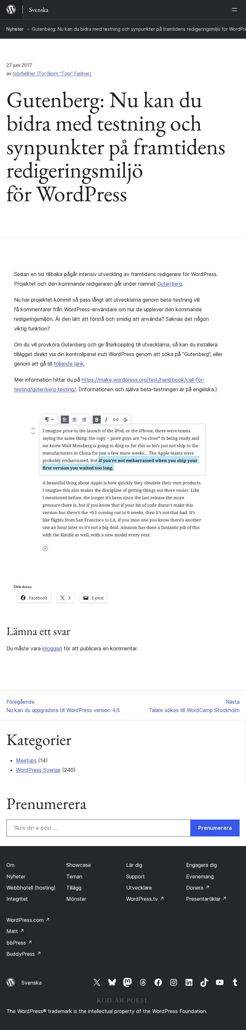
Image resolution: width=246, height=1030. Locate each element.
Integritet (17, 899)
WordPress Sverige (38, 770)
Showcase (78, 865)
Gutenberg (169, 284)
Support (135, 876)
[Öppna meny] (236, 9)
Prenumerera (215, 828)
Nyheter (15, 29)
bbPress (19, 942)
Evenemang (200, 876)
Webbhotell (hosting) (31, 887)
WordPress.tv (145, 899)
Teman (74, 876)
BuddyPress (23, 954)
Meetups (26, 760)
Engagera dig (201, 865)
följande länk (69, 363)
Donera (198, 887)
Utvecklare (139, 887)
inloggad (52, 648)
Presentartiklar (206, 899)
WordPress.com (28, 920)
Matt (15, 931)
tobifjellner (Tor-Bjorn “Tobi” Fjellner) (52, 73)
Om (10, 865)
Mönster (76, 899)
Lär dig (134, 865)
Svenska (31, 982)
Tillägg (73, 887)
